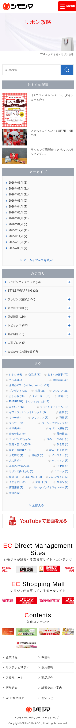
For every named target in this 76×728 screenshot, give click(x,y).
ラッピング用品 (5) (20, 439)
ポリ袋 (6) (14, 428)
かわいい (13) (16, 407)
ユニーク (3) (61, 471)
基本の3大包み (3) (19, 466)
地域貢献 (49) (60, 380)
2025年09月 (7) (18, 248)
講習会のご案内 (51, 687)
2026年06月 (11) (18, 194)
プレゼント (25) (18, 390)
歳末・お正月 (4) (58, 449)
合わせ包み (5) (17, 433)
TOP (42, 54)
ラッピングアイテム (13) (54, 407)
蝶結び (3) (37, 455)
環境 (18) (63, 396)
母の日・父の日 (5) (57, 439)
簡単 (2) (13, 476)
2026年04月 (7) (18, 206)
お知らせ (53, 54)
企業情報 (12, 657)
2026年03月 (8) (18, 212)
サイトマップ (52, 717)
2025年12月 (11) (18, 230)
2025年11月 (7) (18, 236)
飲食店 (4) (62, 444)
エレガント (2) (33, 476)
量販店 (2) (14, 492)
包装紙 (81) (34, 374)
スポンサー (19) (41, 396)
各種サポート (14, 677)
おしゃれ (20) (16, 396)
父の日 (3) (14, 460)
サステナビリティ (17, 667)
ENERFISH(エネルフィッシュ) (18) (29, 401)
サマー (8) (14, 417)
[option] (49, 569)
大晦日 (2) (41, 482)
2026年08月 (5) (18, 182)
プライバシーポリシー (28, 717)
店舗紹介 (12, 687)
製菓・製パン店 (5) (20, 444)
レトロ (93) (15, 374)
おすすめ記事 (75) (58, 374)
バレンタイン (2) (58, 476)
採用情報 (47, 667)
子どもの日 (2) (17, 482)
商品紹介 (47, 677)
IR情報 (45, 657)
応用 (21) (40, 390)
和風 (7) (63, 417)
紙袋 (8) (63, 412)
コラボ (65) (15, 380)
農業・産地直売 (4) (20, 449)
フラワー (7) (16, 423)
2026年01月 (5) (18, 224)
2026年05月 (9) (18, 200)
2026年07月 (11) (18, 188)
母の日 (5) (62, 433)
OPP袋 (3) (62, 466)
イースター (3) (60, 455)
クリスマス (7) (40, 417)
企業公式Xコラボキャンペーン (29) (29, 385)
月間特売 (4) (16, 455)
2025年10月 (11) (18, 242)
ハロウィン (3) (60, 460)
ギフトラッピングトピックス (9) (27, 412)
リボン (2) (62, 482)
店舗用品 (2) (16, 487)
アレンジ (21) (60, 390)
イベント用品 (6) (58, 428)
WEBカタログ (15, 698)
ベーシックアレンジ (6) (55, 423)
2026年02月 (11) (18, 218)
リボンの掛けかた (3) (21, 471)
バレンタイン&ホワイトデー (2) (50, 487)
